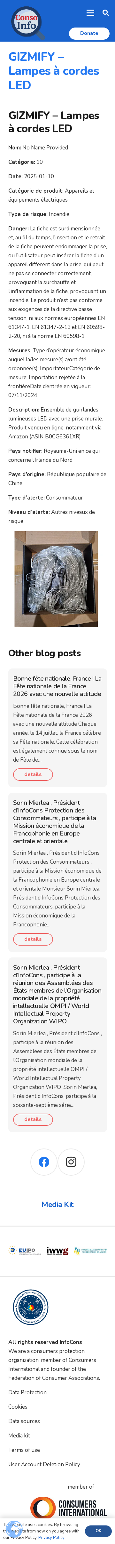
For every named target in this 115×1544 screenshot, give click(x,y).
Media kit (19, 1435)
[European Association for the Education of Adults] (90, 1239)
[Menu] (90, 13)
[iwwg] (57, 1239)
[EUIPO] (24, 1239)
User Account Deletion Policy (44, 1464)
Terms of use (24, 1450)
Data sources (24, 1421)
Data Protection (27, 1392)
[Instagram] (71, 1162)
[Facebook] (43, 1162)
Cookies (17, 1407)
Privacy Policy (51, 1537)
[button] (106, 13)
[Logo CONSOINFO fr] (26, 21)
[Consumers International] (68, 1508)
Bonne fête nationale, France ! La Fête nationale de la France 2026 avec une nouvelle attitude (57, 686)
